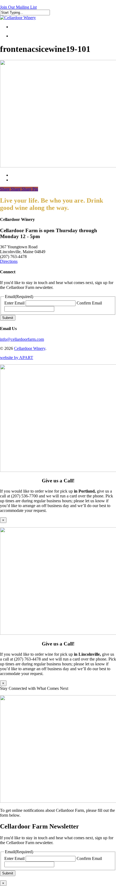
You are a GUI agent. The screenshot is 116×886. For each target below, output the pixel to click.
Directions (9, 261)
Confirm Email (89, 303)
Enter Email (14, 303)
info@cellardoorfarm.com (22, 339)
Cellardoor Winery (29, 348)
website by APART (16, 357)
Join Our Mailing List (18, 7)
